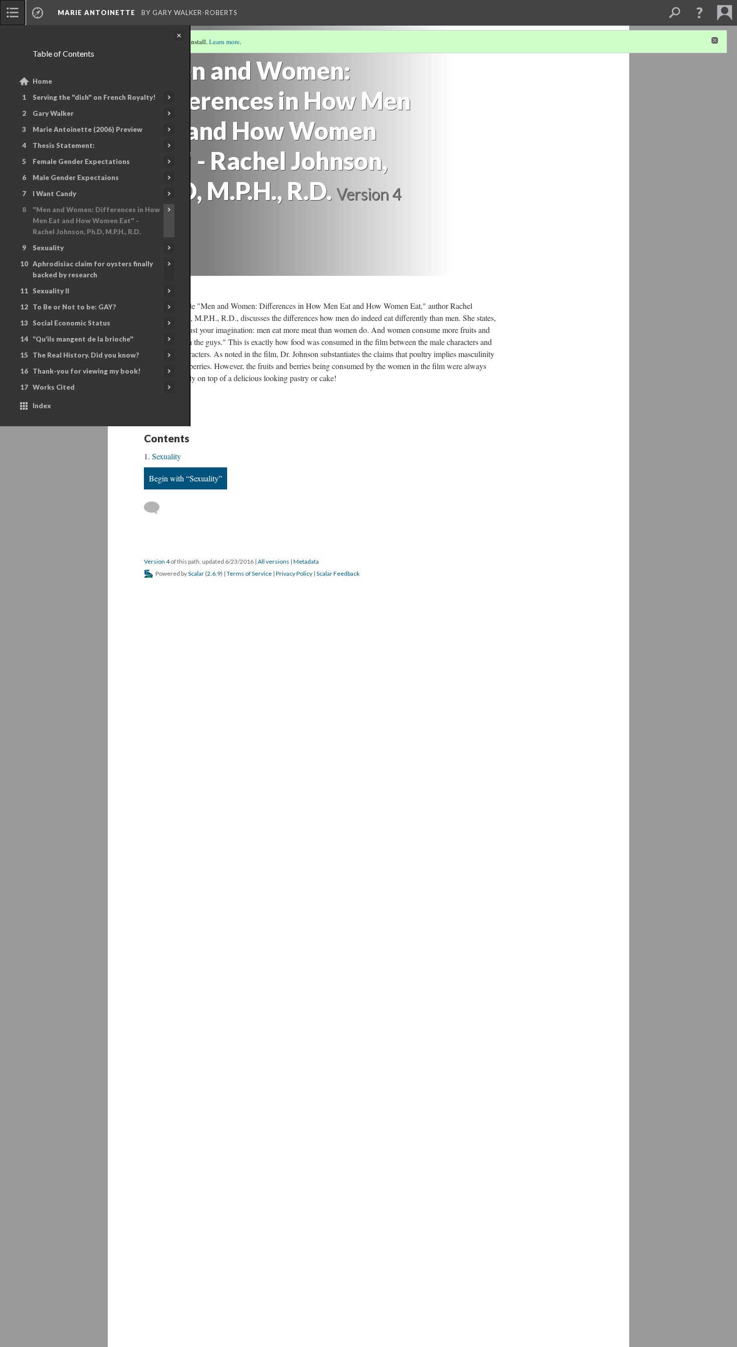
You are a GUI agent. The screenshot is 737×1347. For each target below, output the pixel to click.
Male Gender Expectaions (76, 178)
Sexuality (48, 248)
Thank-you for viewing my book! (87, 371)
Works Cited (54, 387)
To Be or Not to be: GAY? (74, 307)
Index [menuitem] (42, 406)
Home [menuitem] (42, 81)
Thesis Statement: (64, 145)
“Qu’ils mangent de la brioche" (83, 339)
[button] (699, 12)
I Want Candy (54, 194)
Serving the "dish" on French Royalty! (94, 97)
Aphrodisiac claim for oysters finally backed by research (93, 269)
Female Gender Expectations (81, 161)
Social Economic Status (71, 323)
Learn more (224, 41)
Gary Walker (53, 113)
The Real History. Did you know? (86, 355)
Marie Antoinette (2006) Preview (87, 129)
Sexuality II (51, 291)
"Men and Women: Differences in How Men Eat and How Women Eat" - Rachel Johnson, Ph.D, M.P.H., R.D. (96, 221)
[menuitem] (12, 12)
